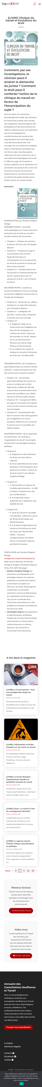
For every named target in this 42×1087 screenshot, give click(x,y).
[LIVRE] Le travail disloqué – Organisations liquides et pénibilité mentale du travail (19, 779)
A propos (8, 1043)
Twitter (7, 1060)
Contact (8, 1053)
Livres (21, 27)
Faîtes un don (22, 956)
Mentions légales (12, 1046)
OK (22, 1084)
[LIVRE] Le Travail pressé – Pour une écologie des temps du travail (20, 692)
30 (33, 871)
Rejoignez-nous (22, 911)
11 (24, 871)
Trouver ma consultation (18, 1027)
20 (28, 871)
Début (8, 871)
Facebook (9, 1056)
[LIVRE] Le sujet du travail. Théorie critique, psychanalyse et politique (20, 843)
